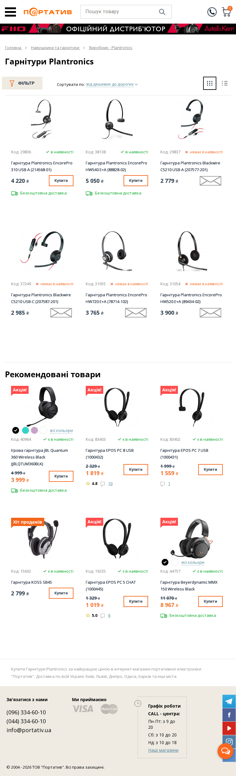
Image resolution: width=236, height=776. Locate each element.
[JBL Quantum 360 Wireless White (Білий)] (43, 430)
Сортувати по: (71, 84)
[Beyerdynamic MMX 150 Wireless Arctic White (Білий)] (175, 562)
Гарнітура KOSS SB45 (31, 582)
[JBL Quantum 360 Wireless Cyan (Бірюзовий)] (25, 430)
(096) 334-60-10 (26, 712)
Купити (61, 181)
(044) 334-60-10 (26, 721)
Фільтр (26, 83)
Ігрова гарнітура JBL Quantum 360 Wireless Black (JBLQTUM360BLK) (39, 457)
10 (110, 483)
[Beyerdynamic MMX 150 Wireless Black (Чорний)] (165, 562)
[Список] (224, 84)
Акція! (20, 390)
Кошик (230, 8)
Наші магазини (163, 750)
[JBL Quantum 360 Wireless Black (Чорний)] (15, 430)
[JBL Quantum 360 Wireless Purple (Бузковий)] (34, 430)
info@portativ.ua (28, 730)
